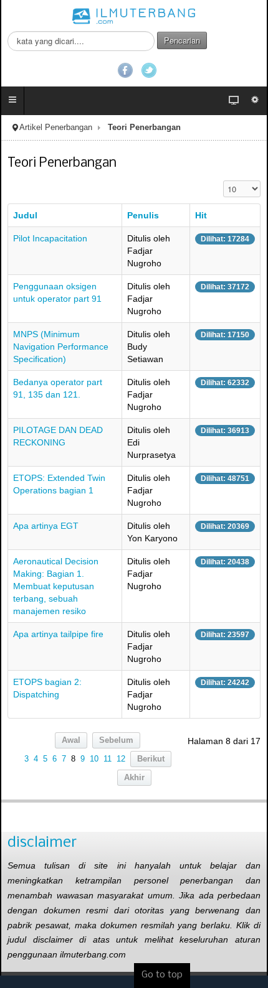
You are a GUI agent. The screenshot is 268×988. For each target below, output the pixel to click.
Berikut (151, 759)
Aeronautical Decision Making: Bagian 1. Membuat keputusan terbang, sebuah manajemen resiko (55, 586)
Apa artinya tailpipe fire (58, 634)
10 (94, 759)
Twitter (148, 70)
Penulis (143, 215)
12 (121, 759)
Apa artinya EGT (46, 526)
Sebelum (116, 740)
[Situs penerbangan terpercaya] (134, 15)
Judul (25, 215)
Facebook (125, 70)
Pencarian (182, 40)
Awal (71, 740)
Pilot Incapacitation (50, 238)
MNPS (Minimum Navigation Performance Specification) (60, 346)
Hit (201, 215)
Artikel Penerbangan (55, 127)
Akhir (134, 777)
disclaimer (42, 843)
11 (107, 759)
